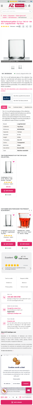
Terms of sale (24, 287)
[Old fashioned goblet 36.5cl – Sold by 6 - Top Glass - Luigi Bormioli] (12, 66)
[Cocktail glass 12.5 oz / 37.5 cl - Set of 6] (8, 220)
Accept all (26, 383)
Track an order (9, 278)
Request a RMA (24, 278)
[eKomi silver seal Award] (16, 257)
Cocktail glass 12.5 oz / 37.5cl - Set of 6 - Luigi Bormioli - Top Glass (6, 179)
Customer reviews (17, 107)
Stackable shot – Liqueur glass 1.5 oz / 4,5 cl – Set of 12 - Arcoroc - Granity (24, 232)
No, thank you (7, 383)
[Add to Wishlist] (30, 26)
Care (9, 107)
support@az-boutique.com (14, 313)
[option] (16, 268)
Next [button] (30, 268)
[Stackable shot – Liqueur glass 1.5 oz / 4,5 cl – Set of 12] (25, 220)
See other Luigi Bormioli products (22, 95)
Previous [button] (2, 268)
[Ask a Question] (19, 26)
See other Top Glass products (21, 100)
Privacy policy (8, 287)
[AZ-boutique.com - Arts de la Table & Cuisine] (16, 6)
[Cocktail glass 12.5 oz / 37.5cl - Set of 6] (8, 167)
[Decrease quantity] (9, 397)
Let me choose (16, 383)
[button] (26, 5)
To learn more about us (6, 350)
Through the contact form (14, 308)
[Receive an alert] (23, 26)
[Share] (27, 26)
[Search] (30, 11)
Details (4, 107)
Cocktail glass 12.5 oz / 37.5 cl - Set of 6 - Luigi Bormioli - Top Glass (8, 232)
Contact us (9, 282)
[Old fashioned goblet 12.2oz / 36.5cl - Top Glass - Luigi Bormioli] (20, 66)
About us (24, 282)
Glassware (11, 15)
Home (5, 15)
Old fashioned (12, 17)
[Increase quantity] (16, 397)
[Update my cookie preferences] (4, 391)
